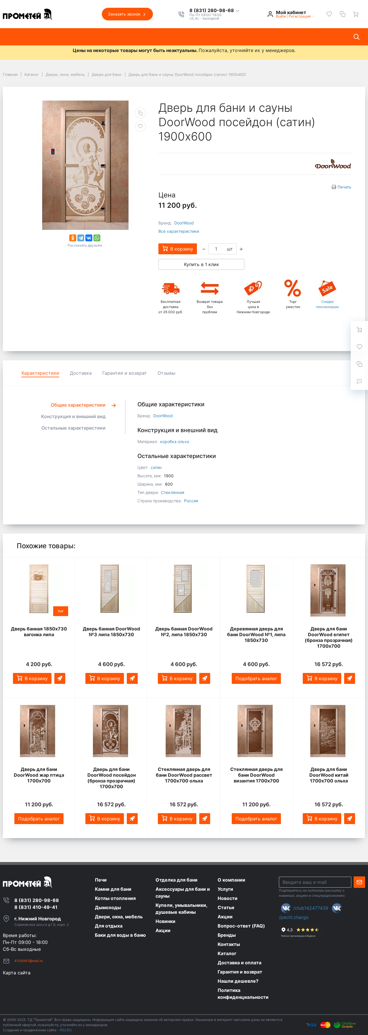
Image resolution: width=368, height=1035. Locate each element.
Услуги (97, 37)
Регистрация (300, 16)
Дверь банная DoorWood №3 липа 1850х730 (111, 631)
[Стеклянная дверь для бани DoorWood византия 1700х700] (256, 731)
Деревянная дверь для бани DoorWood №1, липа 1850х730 (256, 634)
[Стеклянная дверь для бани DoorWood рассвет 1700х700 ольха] (184, 731)
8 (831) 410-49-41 (35, 907)
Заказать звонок (125, 13)
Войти (281, 16)
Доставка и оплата (248, 37)
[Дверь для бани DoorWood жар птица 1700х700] (39, 731)
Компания (68, 37)
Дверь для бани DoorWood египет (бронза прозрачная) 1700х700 (329, 637)
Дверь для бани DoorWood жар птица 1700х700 (39, 775)
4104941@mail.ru (28, 961)
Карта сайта (16, 973)
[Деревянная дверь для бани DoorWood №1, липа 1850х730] (256, 590)
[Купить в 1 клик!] (59, 678)
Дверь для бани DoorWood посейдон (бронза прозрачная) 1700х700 (111, 777)
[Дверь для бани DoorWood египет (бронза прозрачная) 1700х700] (329, 590)
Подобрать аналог (256, 678)
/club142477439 (310, 908)
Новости (124, 37)
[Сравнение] (342, 14)
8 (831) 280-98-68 (212, 10)
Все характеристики (178, 231)
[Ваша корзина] (355, 14)
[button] (214, 10)
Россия (191, 500)
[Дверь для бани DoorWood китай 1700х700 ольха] (329, 731)
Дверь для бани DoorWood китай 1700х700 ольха (328, 775)
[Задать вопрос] (359, 381)
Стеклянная (172, 492)
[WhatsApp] (96, 237)
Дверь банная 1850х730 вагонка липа (39, 631)
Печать (344, 186)
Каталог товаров (27, 37)
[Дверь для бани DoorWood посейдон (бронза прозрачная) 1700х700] (111, 731)
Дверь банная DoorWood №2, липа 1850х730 (183, 631)
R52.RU (66, 1030)
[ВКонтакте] (88, 237)
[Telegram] (80, 237)
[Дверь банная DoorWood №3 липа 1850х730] (111, 590)
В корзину (36, 678)
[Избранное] (329, 14)
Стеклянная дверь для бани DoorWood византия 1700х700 (256, 775)
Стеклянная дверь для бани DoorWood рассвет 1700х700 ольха (184, 775)
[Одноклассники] (72, 237)
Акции (177, 37)
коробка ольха (174, 441)
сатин (156, 467)
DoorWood (184, 222)
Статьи (151, 37)
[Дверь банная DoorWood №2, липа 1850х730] (184, 590)
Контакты (205, 37)
